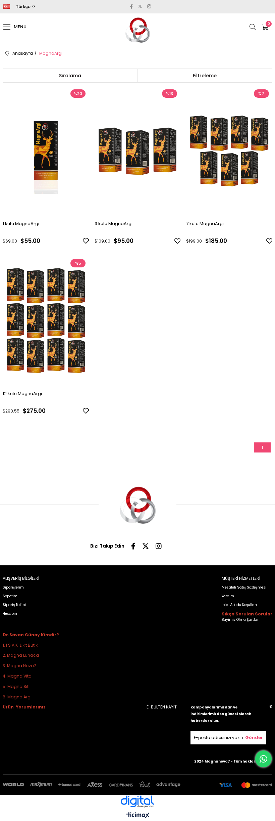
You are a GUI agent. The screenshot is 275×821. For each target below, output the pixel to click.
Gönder (254, 737)
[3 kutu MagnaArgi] (138, 150)
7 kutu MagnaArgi (205, 223)
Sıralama (70, 75)
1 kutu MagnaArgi (21, 223)
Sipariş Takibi (14, 604)
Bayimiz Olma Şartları (241, 619)
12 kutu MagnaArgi (22, 393)
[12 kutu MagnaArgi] (46, 320)
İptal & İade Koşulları (239, 604)
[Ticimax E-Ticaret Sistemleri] (138, 815)
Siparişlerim (13, 587)
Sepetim (10, 596)
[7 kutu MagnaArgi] (229, 150)
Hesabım (10, 613)
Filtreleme (205, 75)
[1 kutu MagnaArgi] (46, 150)
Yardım (228, 596)
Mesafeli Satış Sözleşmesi (244, 587)
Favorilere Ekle (86, 241)
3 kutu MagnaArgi (113, 223)
